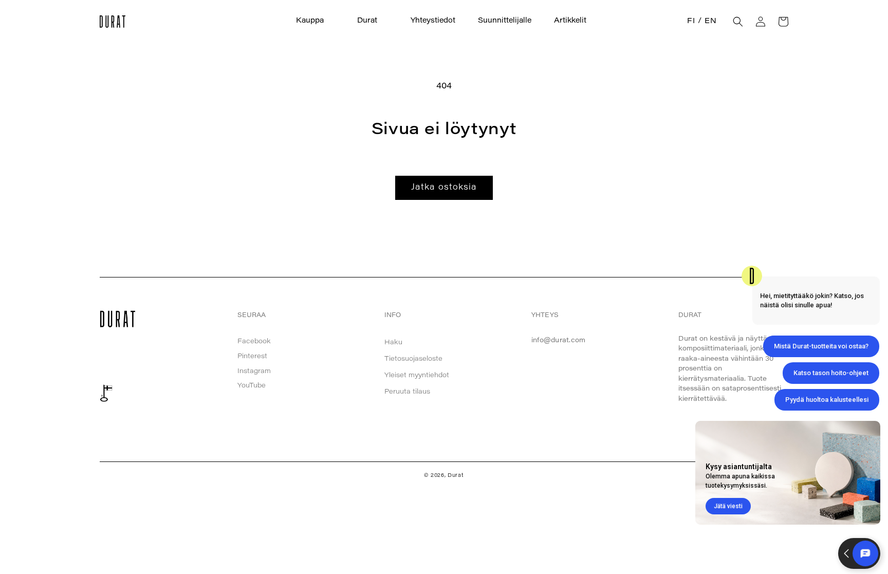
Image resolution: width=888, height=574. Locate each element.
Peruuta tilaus (407, 391)
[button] (315, 21)
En (710, 21)
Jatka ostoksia (444, 187)
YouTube (251, 385)
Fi (691, 21)
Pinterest (252, 356)
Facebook (254, 341)
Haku (393, 342)
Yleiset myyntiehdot (416, 375)
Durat (456, 475)
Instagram (254, 371)
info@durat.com (558, 340)
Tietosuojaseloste (413, 359)
